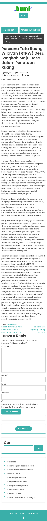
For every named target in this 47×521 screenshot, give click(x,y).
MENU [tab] (23, 15)
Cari (8, 442)
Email (4, 384)
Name (4, 375)
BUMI (12, 513)
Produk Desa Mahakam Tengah (21, 497)
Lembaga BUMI (10, 30)
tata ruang (12, 324)
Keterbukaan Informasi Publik (20, 469)
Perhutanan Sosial (15, 489)
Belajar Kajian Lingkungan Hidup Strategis (38, 330)
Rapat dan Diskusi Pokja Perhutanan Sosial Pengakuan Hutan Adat (11, 330)
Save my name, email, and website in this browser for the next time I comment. (19, 405)
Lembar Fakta (13, 473)
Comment (6, 346)
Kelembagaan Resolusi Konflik (20, 466)
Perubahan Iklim (14, 493)
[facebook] (23, 517)
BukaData (11, 462)
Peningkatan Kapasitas (17, 485)
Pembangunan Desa (30, 30)
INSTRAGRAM (23, 429)
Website (5, 392)
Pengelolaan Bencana (17, 481)
